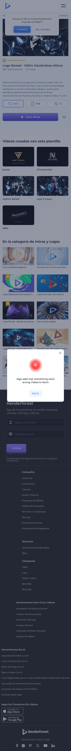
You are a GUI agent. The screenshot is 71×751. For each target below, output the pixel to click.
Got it (35, 393)
